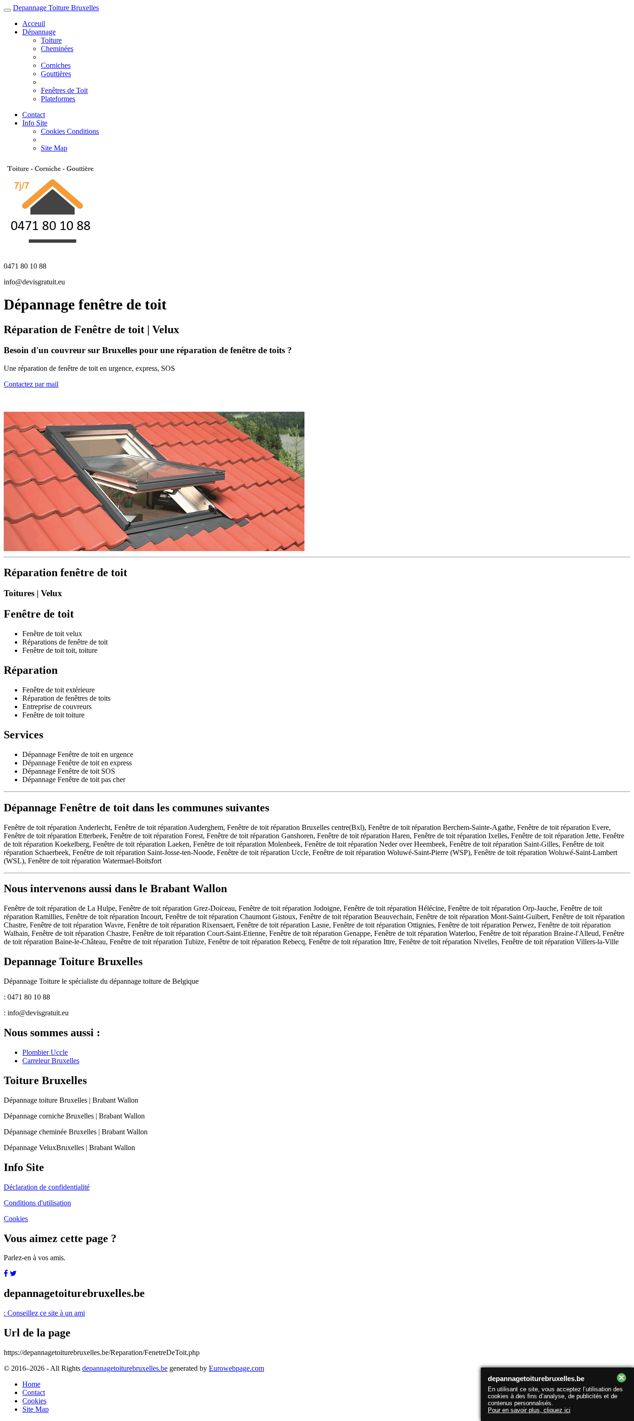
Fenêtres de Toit (64, 90)
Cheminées (57, 49)
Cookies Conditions (70, 131)
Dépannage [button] (39, 32)
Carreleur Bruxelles (50, 1061)
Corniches (56, 65)
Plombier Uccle (45, 1052)
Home (31, 1384)
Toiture (51, 40)
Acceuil (33, 23)
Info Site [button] (34, 123)
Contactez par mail (31, 384)
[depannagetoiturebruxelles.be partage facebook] (6, 1273)
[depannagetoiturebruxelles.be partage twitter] (13, 1273)
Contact (33, 114)
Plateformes (58, 99)
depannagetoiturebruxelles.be (125, 1368)
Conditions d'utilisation (37, 1203)
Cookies (16, 1219)
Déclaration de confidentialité (47, 1187)
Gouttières (56, 74)
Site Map (54, 148)
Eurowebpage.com (236, 1368)
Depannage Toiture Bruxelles (56, 8)
